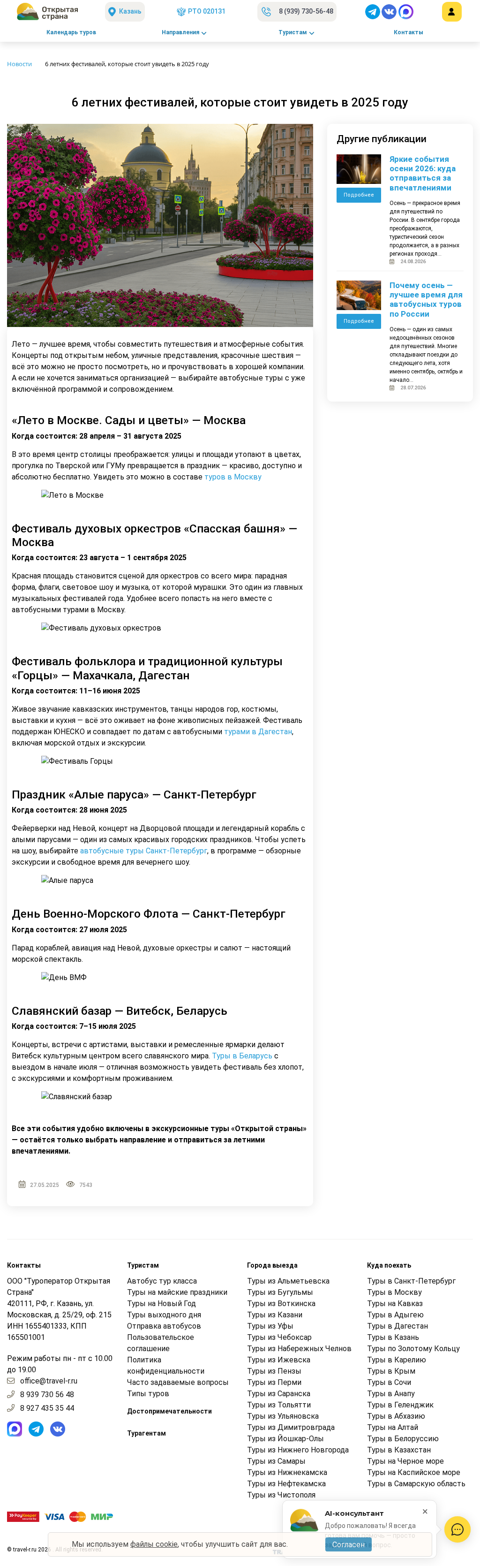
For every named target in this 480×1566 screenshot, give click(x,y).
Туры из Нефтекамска (286, 1483)
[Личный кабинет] (452, 12)
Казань (130, 11)
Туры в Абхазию (396, 1416)
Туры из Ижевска (278, 1359)
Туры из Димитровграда (291, 1427)
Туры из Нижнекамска (287, 1472)
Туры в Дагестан (397, 1326)
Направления (180, 32)
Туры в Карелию (396, 1359)
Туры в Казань (393, 1337)
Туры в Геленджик (400, 1404)
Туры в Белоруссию (403, 1438)
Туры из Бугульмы (280, 1292)
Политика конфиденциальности (165, 1365)
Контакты (408, 32)
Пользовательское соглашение (160, 1343)
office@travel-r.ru (48, 1380)
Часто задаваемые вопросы (178, 1382)
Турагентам (146, 1433)
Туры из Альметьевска (288, 1281)
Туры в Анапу (391, 1393)
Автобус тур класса (162, 1281)
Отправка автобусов (164, 1326)
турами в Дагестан (258, 731)
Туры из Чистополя (281, 1494)
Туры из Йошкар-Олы (285, 1438)
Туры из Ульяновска (283, 1416)
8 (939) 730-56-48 (306, 11)
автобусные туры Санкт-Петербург (143, 850)
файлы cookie (154, 1544)
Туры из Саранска (278, 1393)
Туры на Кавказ (395, 1303)
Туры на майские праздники (177, 1292)
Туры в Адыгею (395, 1314)
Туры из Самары (276, 1461)
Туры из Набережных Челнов (299, 1348)
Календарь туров (71, 32)
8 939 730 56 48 (47, 1394)
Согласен (348, 1544)
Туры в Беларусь (242, 1055)
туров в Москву (233, 476)
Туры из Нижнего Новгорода (298, 1449)
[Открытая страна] (47, 12)
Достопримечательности (169, 1411)
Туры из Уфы (270, 1326)
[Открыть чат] (457, 1529)
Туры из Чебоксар (279, 1337)
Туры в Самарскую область (416, 1483)
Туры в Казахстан (399, 1449)
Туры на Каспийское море (413, 1472)
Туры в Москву (394, 1292)
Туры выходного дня (164, 1314)
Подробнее (359, 195)
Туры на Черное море (405, 1461)
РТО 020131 (206, 11)
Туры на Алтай (392, 1427)
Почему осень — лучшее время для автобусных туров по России (426, 300)
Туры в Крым (391, 1371)
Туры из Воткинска (281, 1303)
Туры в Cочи (389, 1382)
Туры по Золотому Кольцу (413, 1348)
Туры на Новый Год (161, 1303)
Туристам (292, 32)
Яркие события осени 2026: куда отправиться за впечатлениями (423, 173)
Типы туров (148, 1393)
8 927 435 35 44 (47, 1408)
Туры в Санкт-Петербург (411, 1281)
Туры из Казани (274, 1314)
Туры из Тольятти (279, 1404)
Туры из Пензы (274, 1371)
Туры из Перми (274, 1382)
